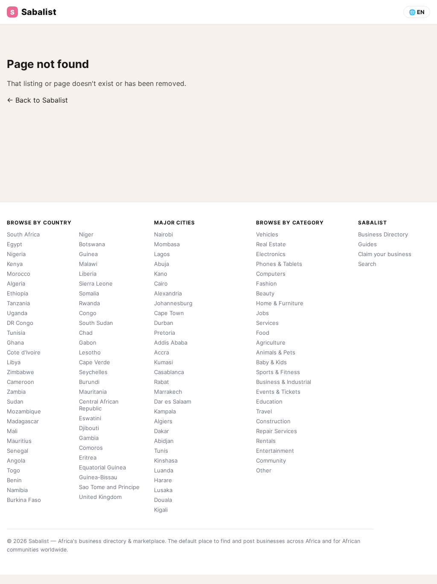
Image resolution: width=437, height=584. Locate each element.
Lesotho (90, 352)
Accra (161, 352)
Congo (87, 313)
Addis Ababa (170, 342)
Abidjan (164, 440)
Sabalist (33, 12)
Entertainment (275, 450)
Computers (271, 273)
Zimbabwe (20, 372)
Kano (160, 273)
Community (271, 460)
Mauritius (19, 440)
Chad (86, 332)
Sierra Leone (96, 283)
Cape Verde (94, 362)
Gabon (87, 342)
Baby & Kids (271, 362)
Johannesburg (173, 303)
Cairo (161, 283)
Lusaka (163, 490)
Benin (14, 480)
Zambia (16, 391)
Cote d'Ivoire (24, 352)
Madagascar (23, 421)
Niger (86, 234)
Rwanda (89, 303)
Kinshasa (166, 460)
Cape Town (169, 313)
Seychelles (93, 372)
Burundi (89, 381)
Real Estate (271, 244)
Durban (163, 322)
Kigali (161, 509)
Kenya (15, 263)
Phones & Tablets (279, 263)
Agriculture (271, 342)
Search (367, 263)
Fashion (266, 283)
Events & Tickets (278, 391)
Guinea (88, 254)
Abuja (161, 263)
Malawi (88, 263)
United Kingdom (100, 496)
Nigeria (16, 254)
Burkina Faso (24, 499)
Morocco (18, 273)
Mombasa (167, 244)
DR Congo (20, 322)
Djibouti (89, 428)
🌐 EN (417, 12)
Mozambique (24, 411)
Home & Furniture (279, 303)
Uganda (17, 313)
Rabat (161, 381)
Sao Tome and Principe (109, 487)
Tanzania (18, 303)
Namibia (17, 490)
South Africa (23, 234)
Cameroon (20, 381)
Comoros (91, 447)
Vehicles (267, 234)
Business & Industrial (283, 381)
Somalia (89, 293)
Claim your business (384, 254)
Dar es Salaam (172, 401)
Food (262, 332)
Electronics (271, 254)
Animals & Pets (275, 352)
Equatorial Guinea (102, 467)
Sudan (15, 401)
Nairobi (163, 234)
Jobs (262, 313)
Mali (12, 431)
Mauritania (93, 391)
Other (263, 470)
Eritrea (87, 457)
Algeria (16, 283)
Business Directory (383, 234)
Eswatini (90, 418)
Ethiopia (17, 293)
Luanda (163, 470)
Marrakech (168, 391)
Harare (163, 480)
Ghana (15, 342)
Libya (13, 362)
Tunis (161, 450)
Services (267, 322)
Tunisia (16, 332)
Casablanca (169, 372)
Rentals (266, 440)
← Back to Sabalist (37, 100)
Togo (13, 470)
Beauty (265, 293)
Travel (264, 411)
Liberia (87, 273)
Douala (163, 499)
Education (269, 401)
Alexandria (168, 293)
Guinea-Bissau (98, 477)
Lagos (162, 254)
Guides (367, 244)
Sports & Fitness (278, 372)
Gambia (89, 437)
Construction (273, 421)
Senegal (17, 450)
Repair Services (276, 431)
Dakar (161, 431)
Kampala (165, 411)
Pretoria (164, 332)
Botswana (92, 244)
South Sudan (96, 322)
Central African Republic (99, 405)
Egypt (14, 244)
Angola (16, 460)
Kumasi (163, 362)
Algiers (163, 421)
